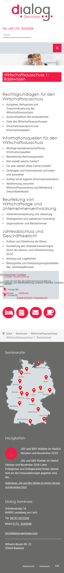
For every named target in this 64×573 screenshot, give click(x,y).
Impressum (40, 298)
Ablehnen (24, 293)
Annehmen (8, 293)
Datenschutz (24, 298)
